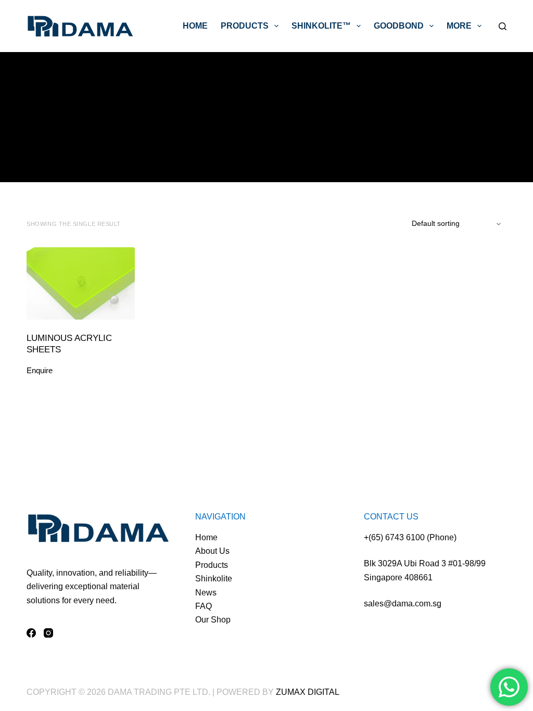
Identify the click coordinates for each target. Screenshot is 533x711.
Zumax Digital (307, 692)
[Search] (502, 26)
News (206, 592)
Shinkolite (213, 578)
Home (195, 25)
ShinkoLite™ (321, 25)
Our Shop (213, 619)
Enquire (40, 370)
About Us (212, 551)
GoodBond (399, 25)
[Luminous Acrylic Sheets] (81, 283)
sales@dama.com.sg (402, 603)
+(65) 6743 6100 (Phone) (410, 537)
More (459, 25)
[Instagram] (48, 633)
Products (245, 25)
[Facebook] (31, 633)
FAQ (203, 606)
